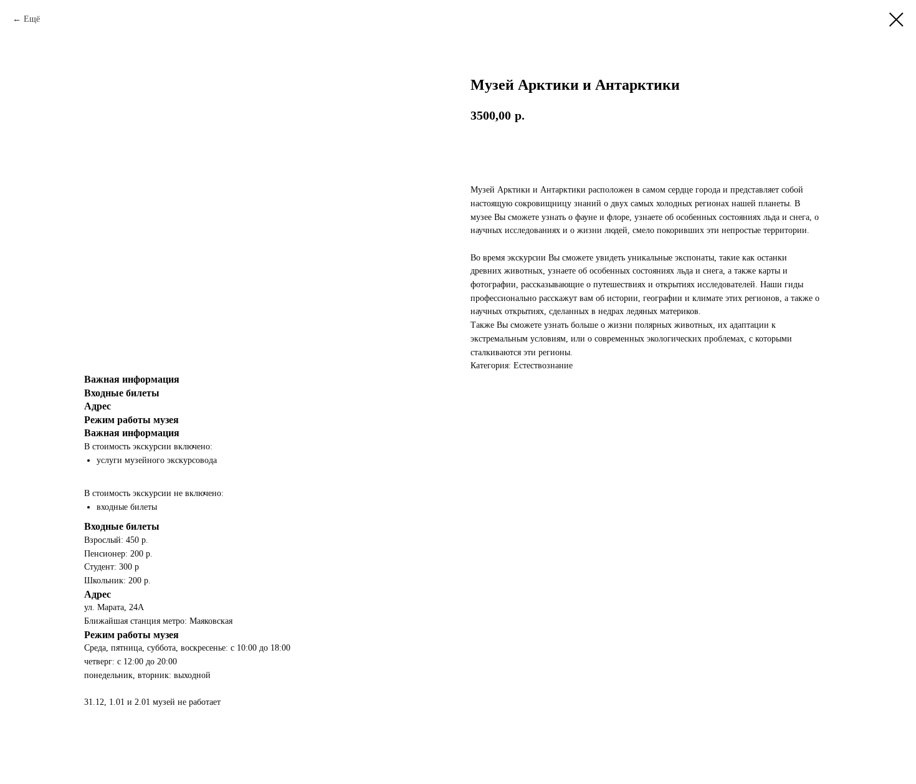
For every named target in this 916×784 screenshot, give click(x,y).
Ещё (32, 19)
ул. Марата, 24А (114, 607)
